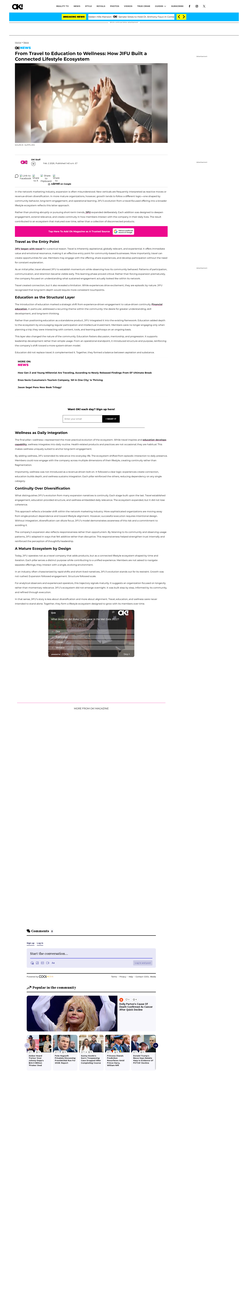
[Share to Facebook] (25, 176)
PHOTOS (114, 6)
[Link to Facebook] (189, 6)
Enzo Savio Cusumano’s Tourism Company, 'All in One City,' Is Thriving (60, 380)
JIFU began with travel (28, 248)
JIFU (88, 212)
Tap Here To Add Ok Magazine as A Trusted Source (79, 231)
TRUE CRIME (143, 6)
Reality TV (62, 6)
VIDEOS (128, 6)
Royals (101, 6)
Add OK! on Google (61, 184)
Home (18, 42)
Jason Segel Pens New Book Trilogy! (40, 387)
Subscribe (177, 6)
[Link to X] (204, 6)
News (26, 42)
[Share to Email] (56, 176)
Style (88, 6)
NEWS (77, 6)
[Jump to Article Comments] (16, 176)
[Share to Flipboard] (46, 176)
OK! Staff (35, 159)
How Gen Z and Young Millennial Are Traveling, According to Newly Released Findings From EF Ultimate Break (85, 372)
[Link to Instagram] (196, 6)
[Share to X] (36, 176)
